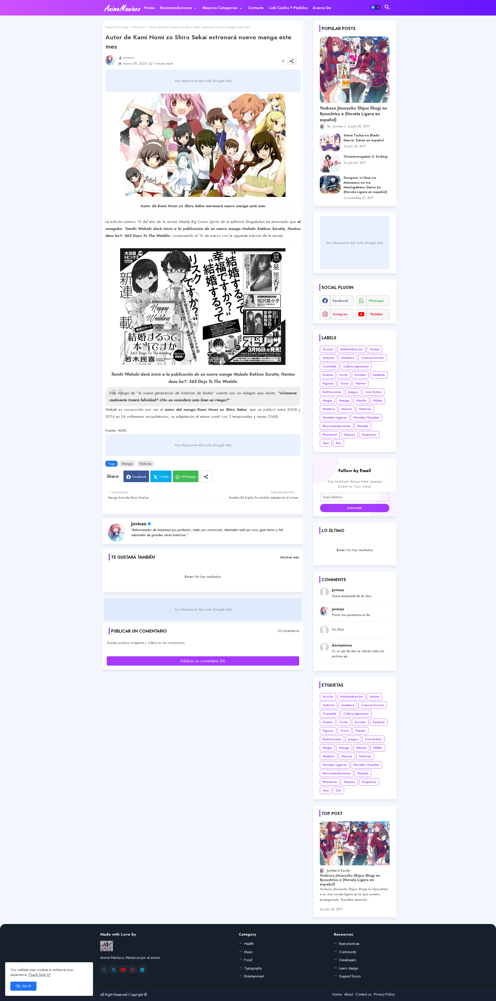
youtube (376, 314)
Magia (327, 400)
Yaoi (326, 443)
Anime (374, 349)
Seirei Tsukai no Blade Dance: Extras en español (364, 137)
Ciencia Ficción (372, 357)
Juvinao (138, 523)
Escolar (360, 374)
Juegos (353, 391)
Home (149, 7)
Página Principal (116, 27)
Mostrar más (289, 557)
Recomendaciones (176, 7)
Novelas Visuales (366, 417)
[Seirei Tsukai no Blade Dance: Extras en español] (330, 142)
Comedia (329, 366)
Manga (127, 463)
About (348, 994)
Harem (360, 383)
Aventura (347, 357)
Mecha (361, 400)
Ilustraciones (332, 391)
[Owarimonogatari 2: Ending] (330, 163)
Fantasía (379, 374)
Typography (253, 968)
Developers (347, 960)
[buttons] (104, 969)
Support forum (350, 976)
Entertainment (254, 976)
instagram (340, 314)
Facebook (139, 476)
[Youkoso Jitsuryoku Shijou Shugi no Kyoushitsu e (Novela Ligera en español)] (355, 69)
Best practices (349, 943)
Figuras (328, 383)
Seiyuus (349, 434)
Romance (330, 434)
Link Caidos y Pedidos (288, 7)
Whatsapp (188, 476)
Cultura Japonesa (356, 366)
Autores (328, 357)
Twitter (164, 476)
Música (347, 408)
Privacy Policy (384, 994)
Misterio (329, 408)
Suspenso (369, 434)
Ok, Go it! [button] (23, 986)
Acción (328, 349)
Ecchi (344, 374)
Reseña (363, 426)
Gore (344, 383)
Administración (351, 349)
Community (347, 951)
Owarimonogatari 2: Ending (366, 156)
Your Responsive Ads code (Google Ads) (202, 80)
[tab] (149, 8)
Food (248, 960)
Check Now (37, 974)
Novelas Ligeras (335, 417)
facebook (340, 300)
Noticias (139, 27)
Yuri (338, 443)
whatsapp (376, 300)
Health (249, 943)
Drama (328, 374)
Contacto (256, 7)
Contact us (363, 994)
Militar (377, 400)
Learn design (348, 968)
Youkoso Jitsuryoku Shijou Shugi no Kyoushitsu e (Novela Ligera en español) (353, 114)
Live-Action (373, 391)
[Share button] (206, 476)
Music (248, 951)
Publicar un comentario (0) (203, 661)
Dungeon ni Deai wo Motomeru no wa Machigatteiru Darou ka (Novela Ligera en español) (365, 184)
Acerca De (322, 7)
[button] (375, 7)
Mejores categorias (220, 7)
